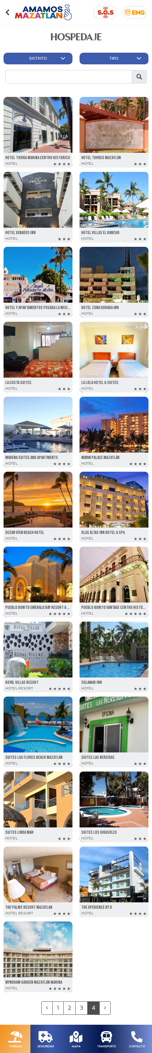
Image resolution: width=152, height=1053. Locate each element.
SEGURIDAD (45, 1046)
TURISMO (15, 1046)
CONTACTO (137, 1046)
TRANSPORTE (106, 1046)
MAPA (76, 1046)
